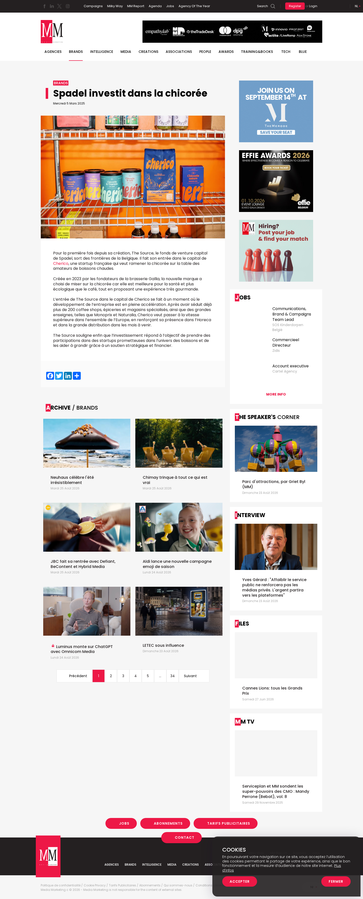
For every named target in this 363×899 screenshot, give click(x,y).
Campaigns (93, 6)
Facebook (44, 6)
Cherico (60, 263)
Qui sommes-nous (178, 885)
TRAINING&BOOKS (257, 51)
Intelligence (101, 51)
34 (172, 675)
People (205, 51)
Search (262, 6)
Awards (226, 51)
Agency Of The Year (194, 6)
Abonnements (168, 823)
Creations (148, 51)
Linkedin (52, 6)
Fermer (336, 881)
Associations (179, 51)
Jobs (170, 6)
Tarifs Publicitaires (228, 823)
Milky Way (115, 6)
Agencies (52, 51)
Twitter (59, 6)
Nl (356, 6)
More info (276, 394)
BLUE (303, 51)
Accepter (240, 881)
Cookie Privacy (95, 885)
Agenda (155, 6)
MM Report (135, 6)
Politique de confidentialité (61, 885)
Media (126, 51)
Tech (285, 51)
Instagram (67, 6)
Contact (184, 837)
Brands (76, 51)
